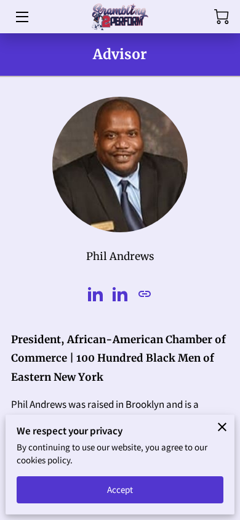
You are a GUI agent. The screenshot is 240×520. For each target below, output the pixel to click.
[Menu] (21, 17)
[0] (221, 16)
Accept (120, 489)
